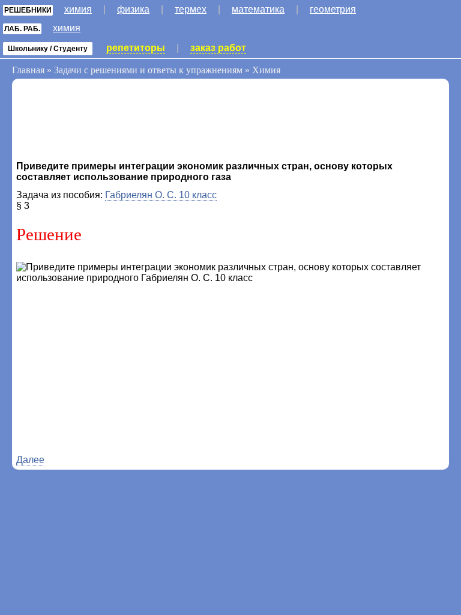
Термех (190, 9)
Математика (258, 9)
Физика (133, 9)
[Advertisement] (112, 122)
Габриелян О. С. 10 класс (161, 195)
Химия (78, 9)
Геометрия (333, 9)
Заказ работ (218, 48)
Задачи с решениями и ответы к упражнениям (148, 70)
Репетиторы (135, 48)
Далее (30, 460)
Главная (28, 70)
